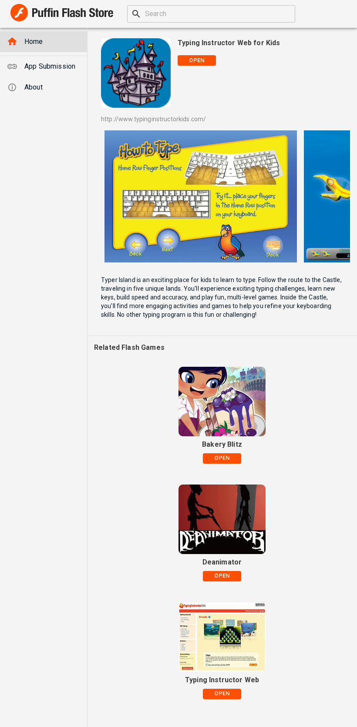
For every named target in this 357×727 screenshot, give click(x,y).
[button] (43, 41)
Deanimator (222, 562)
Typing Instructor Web (222, 680)
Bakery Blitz (222, 444)
